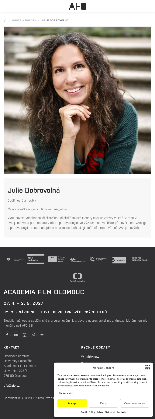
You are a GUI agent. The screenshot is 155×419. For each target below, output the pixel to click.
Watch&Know (90, 356)
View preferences (134, 403)
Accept (72, 403)
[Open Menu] (6, 7)
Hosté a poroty (24, 20)
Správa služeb (66, 393)
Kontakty (121, 412)
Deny (103, 403)
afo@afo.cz (12, 385)
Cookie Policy (88, 412)
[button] (147, 368)
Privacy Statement (106, 412)
